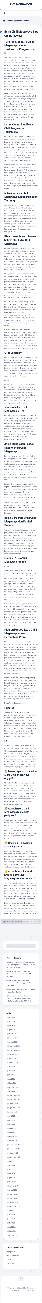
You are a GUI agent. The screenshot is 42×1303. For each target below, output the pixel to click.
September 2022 (14, 1206)
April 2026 (12, 1030)
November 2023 (14, 1149)
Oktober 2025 (13, 1054)
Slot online (10, 1264)
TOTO (8, 1260)
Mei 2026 (11, 1025)
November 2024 (14, 1099)
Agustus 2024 (13, 1112)
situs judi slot (11, 1252)
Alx (33, 1290)
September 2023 (14, 1157)
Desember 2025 (14, 1046)
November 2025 (14, 1050)
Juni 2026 (11, 1021)
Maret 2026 (12, 1034)
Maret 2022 (12, 1231)
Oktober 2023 (13, 1153)
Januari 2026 (13, 1042)
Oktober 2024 (13, 1104)
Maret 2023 (12, 1182)
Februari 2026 (13, 1038)
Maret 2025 (12, 1083)
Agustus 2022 (13, 1211)
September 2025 (14, 1058)
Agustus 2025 (13, 1062)
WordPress (20, 1290)
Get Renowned (21, 4)
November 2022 (14, 1198)
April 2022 (12, 1227)
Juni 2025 (11, 1071)
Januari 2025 (13, 1091)
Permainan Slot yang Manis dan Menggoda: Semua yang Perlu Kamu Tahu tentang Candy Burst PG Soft (19, 998)
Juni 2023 (11, 1169)
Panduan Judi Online (30, 922)
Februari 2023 (13, 1186)
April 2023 (12, 1178)
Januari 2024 (13, 1141)
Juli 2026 (11, 1017)
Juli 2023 (11, 1165)
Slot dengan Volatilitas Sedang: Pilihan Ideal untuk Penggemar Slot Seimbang (19, 982)
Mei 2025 (11, 1075)
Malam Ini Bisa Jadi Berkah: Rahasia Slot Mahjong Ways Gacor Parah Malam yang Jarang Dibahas (20, 964)
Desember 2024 (14, 1095)
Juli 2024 (11, 1116)
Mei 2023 (11, 1173)
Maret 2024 (12, 1132)
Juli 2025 (11, 1067)
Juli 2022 (11, 1215)
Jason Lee (18, 922)
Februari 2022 (13, 1235)
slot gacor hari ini (12, 1256)
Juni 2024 (11, 1120)
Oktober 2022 (13, 1202)
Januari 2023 (13, 1190)
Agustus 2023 (13, 1161)
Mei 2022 (11, 1223)
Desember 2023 (14, 1145)
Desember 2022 (14, 1194)
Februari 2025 (13, 1087)
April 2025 (12, 1079)
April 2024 (12, 1128)
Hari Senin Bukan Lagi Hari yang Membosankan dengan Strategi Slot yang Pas (19, 973)
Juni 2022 (11, 1219)
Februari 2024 (13, 1137)
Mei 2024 (11, 1124)
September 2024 (14, 1108)
